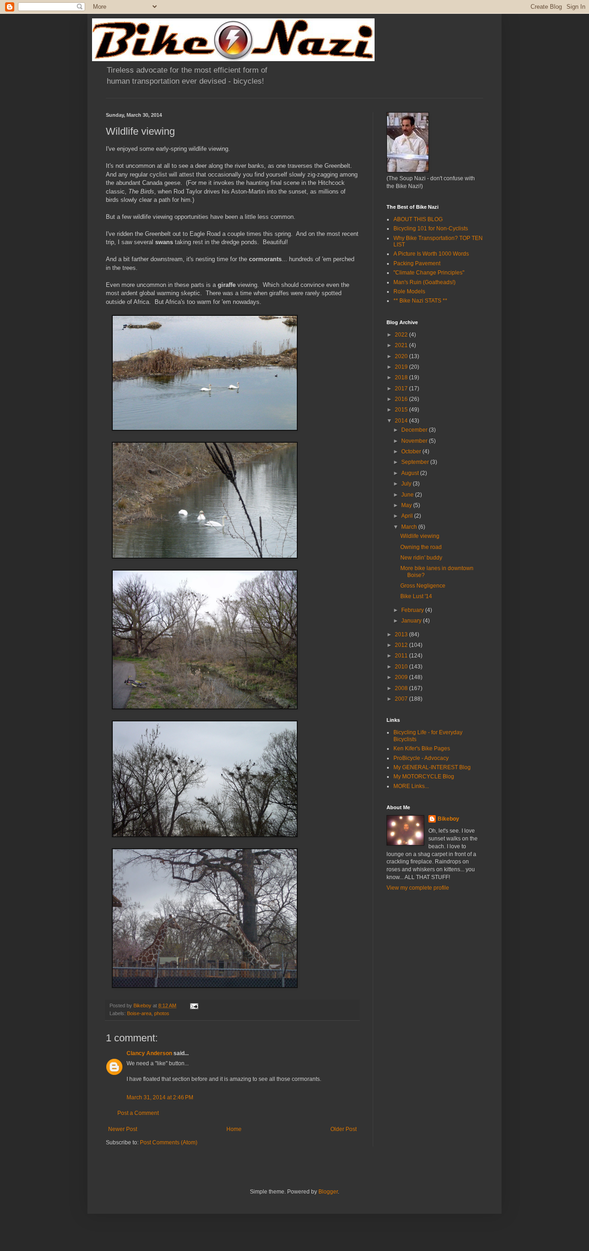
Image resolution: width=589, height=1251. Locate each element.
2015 (402, 409)
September (415, 462)
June (408, 494)
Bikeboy (448, 819)
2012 (402, 645)
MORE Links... (411, 786)
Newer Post (122, 1129)
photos (161, 1013)
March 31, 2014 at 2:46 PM (160, 1097)
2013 (402, 634)
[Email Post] (194, 1005)
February (413, 610)
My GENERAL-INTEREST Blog (432, 767)
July (407, 483)
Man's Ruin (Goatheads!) (424, 282)
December (415, 430)
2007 (402, 699)
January (412, 620)
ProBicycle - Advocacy (421, 758)
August (410, 473)
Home (234, 1129)
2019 (402, 367)
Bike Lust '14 (416, 596)
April (407, 516)
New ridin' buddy (421, 557)
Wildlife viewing (419, 536)
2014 (402, 420)
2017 (402, 388)
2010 (402, 666)
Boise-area (139, 1013)
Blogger (328, 1191)
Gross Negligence (422, 586)
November (415, 441)
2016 (402, 399)
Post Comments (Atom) (168, 1142)
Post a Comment (138, 1113)
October (411, 451)
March (409, 527)
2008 (402, 688)
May (407, 505)
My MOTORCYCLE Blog (423, 776)
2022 (402, 334)
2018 (402, 377)
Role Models (409, 291)
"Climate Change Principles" (428, 272)
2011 (402, 655)
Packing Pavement (416, 263)
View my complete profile (418, 888)
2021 (402, 345)
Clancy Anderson (149, 1053)
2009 (402, 677)
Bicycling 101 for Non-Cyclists (430, 228)
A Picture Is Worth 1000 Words (431, 254)
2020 (402, 356)
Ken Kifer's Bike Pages (421, 748)
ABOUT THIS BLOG (418, 219)
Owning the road (421, 547)
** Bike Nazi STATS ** (420, 300)
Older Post (343, 1129)
